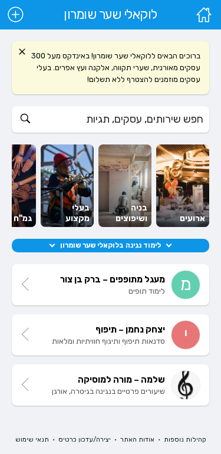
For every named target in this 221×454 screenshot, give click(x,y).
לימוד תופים (146, 291)
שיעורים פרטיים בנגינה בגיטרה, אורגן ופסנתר (108, 395)
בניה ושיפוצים (131, 213)
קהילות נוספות (185, 439)
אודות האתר (137, 439)
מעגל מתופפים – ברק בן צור (112, 279)
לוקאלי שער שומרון (110, 14)
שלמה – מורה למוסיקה (121, 379)
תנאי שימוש (32, 439)
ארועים (192, 218)
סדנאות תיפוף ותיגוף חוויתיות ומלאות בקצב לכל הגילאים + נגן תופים (108, 345)
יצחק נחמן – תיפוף (130, 329)
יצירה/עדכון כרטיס (84, 439)
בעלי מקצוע (77, 213)
